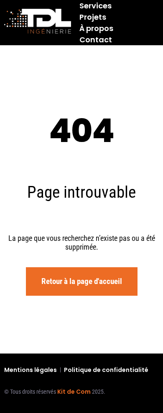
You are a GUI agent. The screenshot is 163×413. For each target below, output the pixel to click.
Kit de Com (74, 391)
